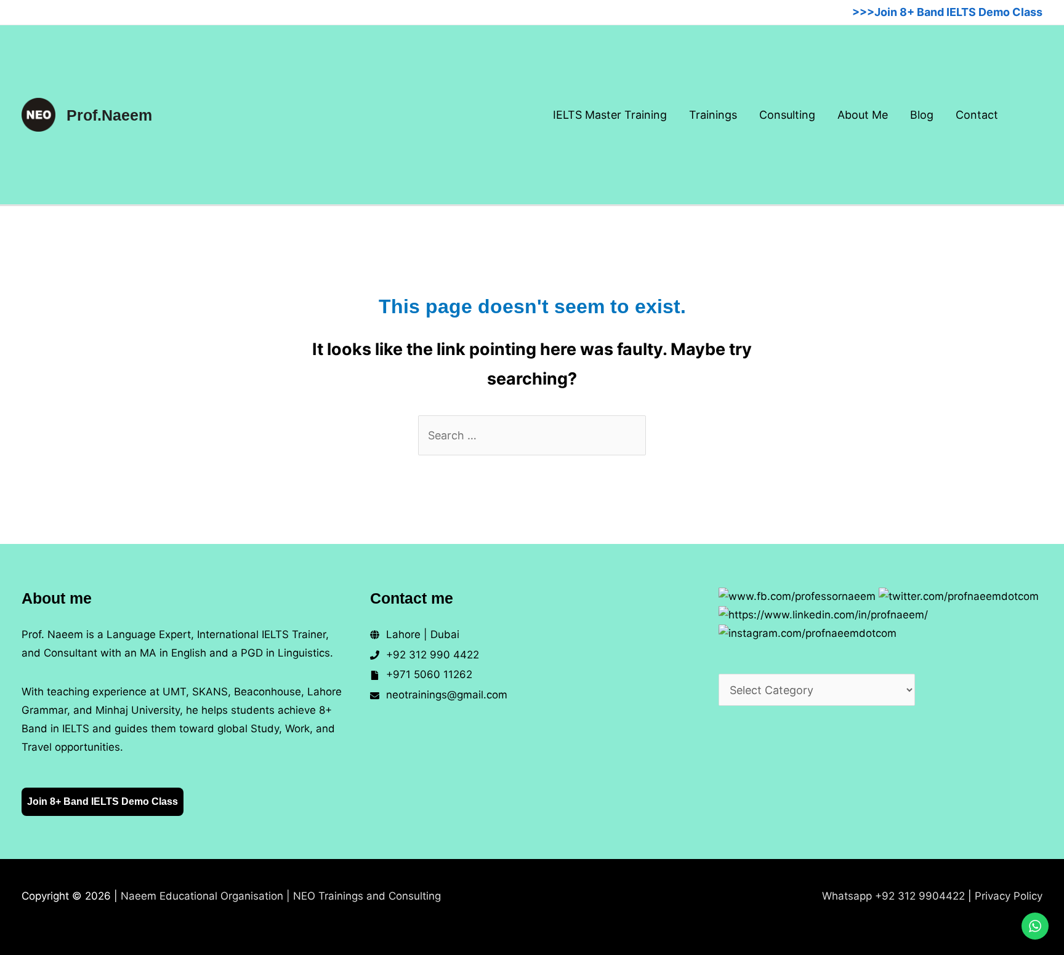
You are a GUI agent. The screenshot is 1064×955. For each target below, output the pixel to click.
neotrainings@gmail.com (446, 695)
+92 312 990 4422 (432, 655)
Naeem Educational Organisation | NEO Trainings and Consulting (281, 896)
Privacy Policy (1008, 896)
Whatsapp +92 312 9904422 (893, 896)
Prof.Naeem (109, 115)
